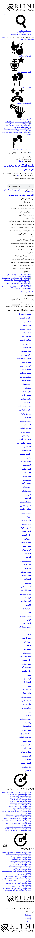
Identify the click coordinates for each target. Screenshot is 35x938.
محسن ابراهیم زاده (24, 443)
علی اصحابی (26, 704)
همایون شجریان (25, 340)
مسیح (29, 686)
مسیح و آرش (26, 483)
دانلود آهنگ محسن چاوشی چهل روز (20, 797)
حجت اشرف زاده (24, 406)
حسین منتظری (25, 586)
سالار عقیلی (26, 322)
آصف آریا (27, 682)
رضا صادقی (27, 325)
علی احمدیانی (26, 745)
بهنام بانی (27, 553)
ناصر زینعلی (26, 524)
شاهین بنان (27, 649)
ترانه (22, 173)
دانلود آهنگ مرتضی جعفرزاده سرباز (20, 801)
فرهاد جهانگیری (25, 719)
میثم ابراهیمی (26, 362)
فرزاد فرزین (26, 347)
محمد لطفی (26, 631)
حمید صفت (27, 689)
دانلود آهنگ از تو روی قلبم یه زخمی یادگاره (18, 827)
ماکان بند (27, 402)
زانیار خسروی (26, 520)
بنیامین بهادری (26, 414)
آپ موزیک (28, 918)
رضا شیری (27, 476)
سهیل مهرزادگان (25, 627)
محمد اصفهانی (25, 373)
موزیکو (29, 921)
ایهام (29, 620)
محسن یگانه (26, 395)
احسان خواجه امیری (23, 358)
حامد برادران (26, 715)
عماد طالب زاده (25, 734)
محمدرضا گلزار (25, 667)
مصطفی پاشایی (25, 737)
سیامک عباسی (25, 509)
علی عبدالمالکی (25, 410)
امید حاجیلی (26, 531)
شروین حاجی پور (25, 594)
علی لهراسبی (26, 355)
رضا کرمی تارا (26, 697)
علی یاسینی (26, 535)
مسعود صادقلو (25, 542)
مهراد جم (27, 642)
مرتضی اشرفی (25, 377)
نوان (29, 612)
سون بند (28, 494)
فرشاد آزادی (26, 748)
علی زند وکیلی (26, 399)
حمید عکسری (26, 700)
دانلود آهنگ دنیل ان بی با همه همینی (20, 803)
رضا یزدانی (27, 344)
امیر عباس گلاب (25, 439)
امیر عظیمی (26, 425)
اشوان (28, 605)
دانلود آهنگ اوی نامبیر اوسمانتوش (21, 799)
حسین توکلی (26, 491)
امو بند (28, 557)
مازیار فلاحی (26, 391)
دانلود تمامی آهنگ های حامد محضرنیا (21, 195)
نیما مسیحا (27, 726)
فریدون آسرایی (25, 366)
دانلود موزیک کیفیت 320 (14, 190)
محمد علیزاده (26, 461)
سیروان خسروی (25, 505)
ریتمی (18, 175)
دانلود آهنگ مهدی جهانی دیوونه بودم (20, 796)
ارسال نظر (15, 304)
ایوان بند (28, 498)
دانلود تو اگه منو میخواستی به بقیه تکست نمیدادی (16, 792)
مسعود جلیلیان (25, 561)
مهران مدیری (26, 664)
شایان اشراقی (26, 572)
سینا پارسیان (26, 638)
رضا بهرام (27, 564)
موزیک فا (28, 915)
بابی (29, 711)
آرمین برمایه (26, 756)
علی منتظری (26, 660)
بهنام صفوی (26, 708)
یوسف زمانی (26, 450)
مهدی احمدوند (26, 380)
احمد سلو (27, 447)
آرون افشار (27, 597)
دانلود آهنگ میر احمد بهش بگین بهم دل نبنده (18, 830)
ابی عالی (27, 579)
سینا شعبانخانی (25, 502)
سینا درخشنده (26, 513)
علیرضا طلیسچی (25, 454)
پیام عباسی (27, 723)
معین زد (28, 583)
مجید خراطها (26, 436)
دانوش (28, 645)
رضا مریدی (27, 653)
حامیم (28, 634)
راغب (29, 458)
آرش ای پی (27, 678)
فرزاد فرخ (27, 568)
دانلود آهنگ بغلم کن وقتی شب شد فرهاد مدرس (17, 828)
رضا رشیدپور (26, 741)
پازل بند (28, 388)
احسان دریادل (26, 623)
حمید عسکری (26, 384)
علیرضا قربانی (26, 336)
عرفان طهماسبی (25, 656)
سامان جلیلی (26, 369)
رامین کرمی (26, 767)
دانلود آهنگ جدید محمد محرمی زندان (20, 806)
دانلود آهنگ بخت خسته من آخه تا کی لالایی (18, 794)
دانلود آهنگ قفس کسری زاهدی (21, 809)
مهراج (29, 675)
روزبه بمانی (27, 517)
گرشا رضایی (26, 465)
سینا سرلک (27, 333)
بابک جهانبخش (26, 351)
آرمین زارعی (26, 550)
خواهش (28, 770)
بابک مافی (27, 472)
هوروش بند (27, 539)
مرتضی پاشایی (25, 428)
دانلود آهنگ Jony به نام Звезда (22, 804)
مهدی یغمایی (26, 730)
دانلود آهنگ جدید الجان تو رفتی (22, 808)
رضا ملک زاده (26, 590)
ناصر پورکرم (26, 575)
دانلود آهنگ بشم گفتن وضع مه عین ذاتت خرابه (17, 818)
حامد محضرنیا (26, 432)
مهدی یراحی (26, 417)
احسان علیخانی (25, 763)
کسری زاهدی (26, 601)
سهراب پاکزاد (26, 528)
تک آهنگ (21, 161)
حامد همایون (26, 487)
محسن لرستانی (25, 616)
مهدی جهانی (26, 546)
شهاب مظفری (25, 421)
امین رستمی (26, 469)
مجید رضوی (26, 608)
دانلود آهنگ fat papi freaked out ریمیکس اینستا (17, 816)
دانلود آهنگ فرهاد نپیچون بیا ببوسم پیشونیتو (18, 815)
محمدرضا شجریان (24, 314)
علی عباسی (26, 671)
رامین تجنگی (26, 693)
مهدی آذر (27, 759)
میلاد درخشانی (26, 752)
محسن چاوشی (25, 329)
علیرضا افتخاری (25, 318)
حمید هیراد (27, 480)
